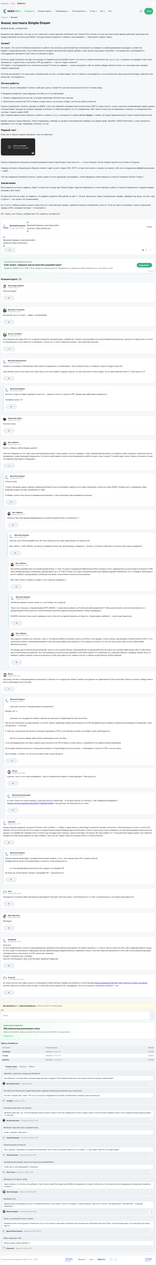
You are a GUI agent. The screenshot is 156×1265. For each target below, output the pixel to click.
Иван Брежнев (14, 915)
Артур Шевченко (12, 1084)
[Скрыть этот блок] (152, 260)
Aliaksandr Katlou (15, 418)
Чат (101, 11)
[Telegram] (148, 3)
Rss (110, 11)
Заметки (22, 1067)
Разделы (29, 11)
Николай (11, 822)
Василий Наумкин (17, 226)
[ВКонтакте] (143, 250)
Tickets (5, 1056)
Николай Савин (12, 1155)
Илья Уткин (10, 1172)
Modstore (5, 3)
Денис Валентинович (14, 1231)
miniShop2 (6, 1052)
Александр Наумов (16, 286)
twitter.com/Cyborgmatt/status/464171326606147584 (30, 803)
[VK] (153, 3)
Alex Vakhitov (13, 442)
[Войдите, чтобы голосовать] (6, 250)
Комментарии (44, 11)
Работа (32, 1067)
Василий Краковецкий (17, 361)
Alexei (10, 674)
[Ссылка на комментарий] (145, 298)
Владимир (12, 939)
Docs (13, 3)
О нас (92, 11)
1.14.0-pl (49, 1055)
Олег (10, 891)
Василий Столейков (16, 310)
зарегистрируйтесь (28, 1006)
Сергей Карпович (13, 1138)
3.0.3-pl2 (49, 1060)
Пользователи (78, 11)
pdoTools (5, 1060)
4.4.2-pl (48, 1051)
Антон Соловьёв (15, 334)
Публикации (61, 11)
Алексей (11, 977)
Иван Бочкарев (12, 1192)
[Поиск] (152, 1015)
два (117, 59)
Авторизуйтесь (9, 1006)
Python (55, 115)
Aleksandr (10, 1248)
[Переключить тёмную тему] (141, 11)
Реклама (150, 271)
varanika (9, 1101)
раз (111, 59)
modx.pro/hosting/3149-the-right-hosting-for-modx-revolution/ (120, 983)
